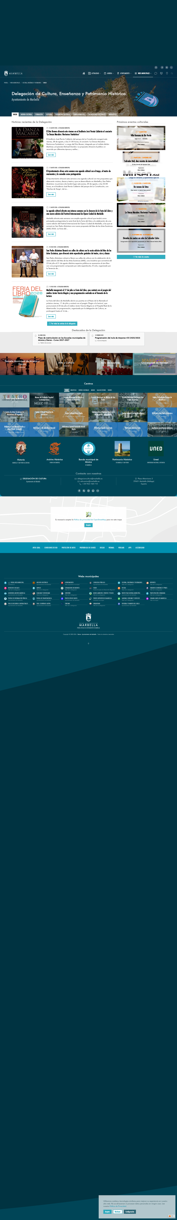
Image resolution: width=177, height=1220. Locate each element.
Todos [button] (66, 390)
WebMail (111, 547)
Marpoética (112, 114)
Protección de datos (68, 547)
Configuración (130, 1212)
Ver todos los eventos (142, 257)
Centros (88, 383)
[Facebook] (162, 67)
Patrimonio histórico (62, 114)
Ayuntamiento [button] (125, 73)
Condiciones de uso (50, 547)
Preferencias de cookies (88, 547)
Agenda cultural (26, 114)
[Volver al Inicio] (13, 73)
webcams (121, 547)
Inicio (15, 114)
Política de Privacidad (118, 1206)
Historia (49, 114)
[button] (156, 67)
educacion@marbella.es (89, 481)
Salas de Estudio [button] (101, 390)
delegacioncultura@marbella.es (89, 478)
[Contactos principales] (167, 73)
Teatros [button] (110, 390)
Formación (39, 114)
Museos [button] (93, 390)
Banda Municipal (79, 114)
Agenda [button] (109, 73)
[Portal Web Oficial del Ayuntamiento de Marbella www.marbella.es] (84, 73)
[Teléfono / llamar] (171, 67)
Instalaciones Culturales (96, 114)
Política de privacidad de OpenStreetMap (90, 520)
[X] (166, 67)
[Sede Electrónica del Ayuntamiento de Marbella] (161, 73)
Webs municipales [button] (144, 73)
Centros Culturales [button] (83, 390)
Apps (129, 547)
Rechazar (118, 1212)
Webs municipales (88, 576)
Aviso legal (36, 547)
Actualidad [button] (95, 73)
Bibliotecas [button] (73, 390)
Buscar (102, 547)
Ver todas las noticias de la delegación (63, 323)
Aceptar (88, 525)
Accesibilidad (140, 547)
